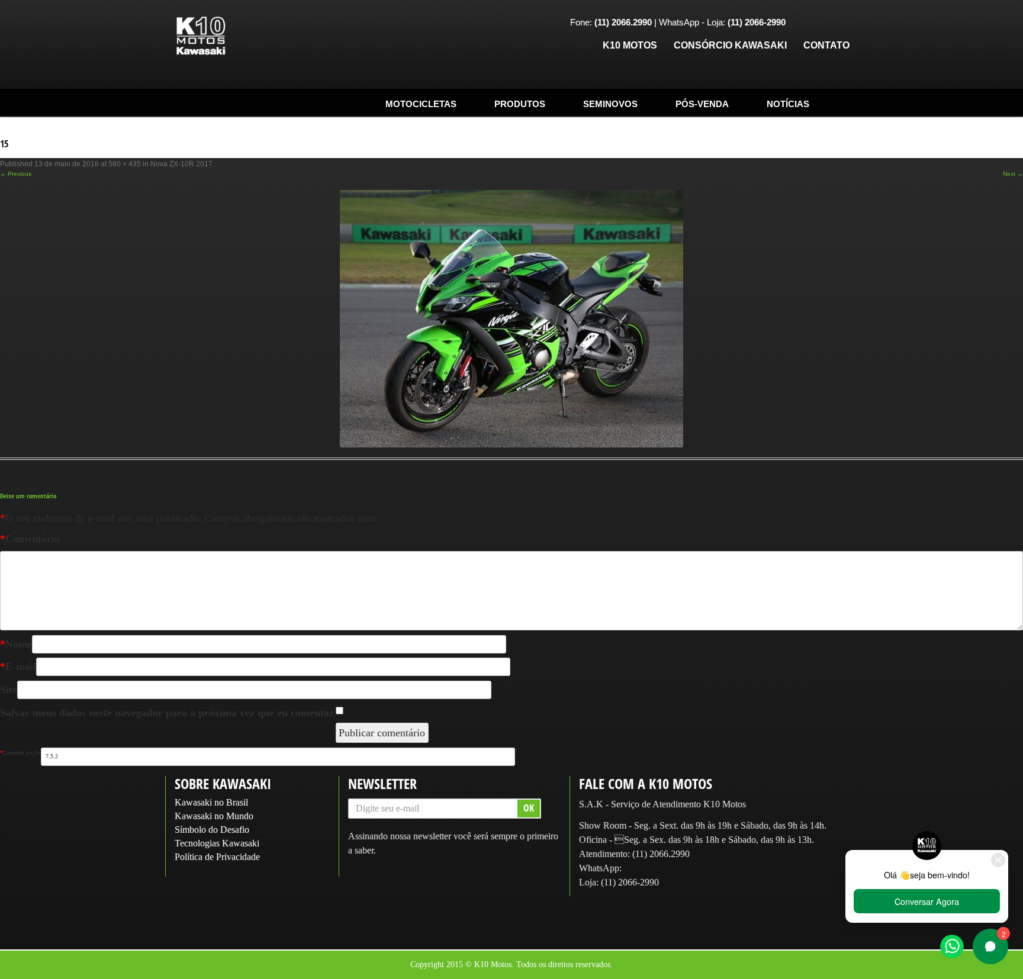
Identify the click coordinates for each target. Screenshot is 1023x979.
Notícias (788, 104)
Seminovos (610, 104)
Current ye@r (20, 752)
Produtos (519, 104)
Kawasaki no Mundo (214, 816)
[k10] (201, 36)
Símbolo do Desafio (212, 830)
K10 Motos (630, 45)
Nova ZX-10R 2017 (181, 164)
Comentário (30, 539)
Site (8, 689)
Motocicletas (420, 104)
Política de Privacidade (217, 857)
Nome (16, 644)
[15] (511, 318)
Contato (826, 45)
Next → (1013, 173)
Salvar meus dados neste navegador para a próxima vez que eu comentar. (168, 713)
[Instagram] (822, 23)
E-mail (18, 666)
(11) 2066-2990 (630, 882)
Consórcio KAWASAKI (730, 45)
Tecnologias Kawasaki (217, 843)
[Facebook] (803, 23)
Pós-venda (702, 104)
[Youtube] (840, 23)
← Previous (15, 173)
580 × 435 (124, 164)
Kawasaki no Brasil (211, 802)
